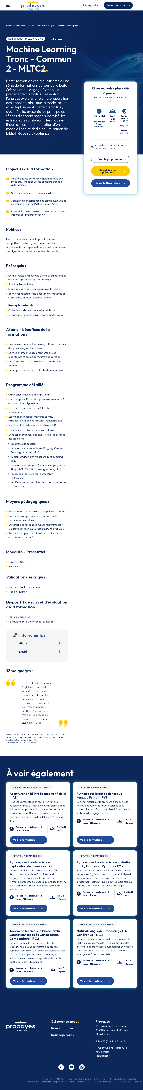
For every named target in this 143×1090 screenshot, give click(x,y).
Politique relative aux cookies (123, 1079)
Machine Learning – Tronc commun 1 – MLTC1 (34, 288)
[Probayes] (20, 1027)
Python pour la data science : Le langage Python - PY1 (99, 796)
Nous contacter (116, 5)
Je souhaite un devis (107, 183)
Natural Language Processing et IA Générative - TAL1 (102, 933)
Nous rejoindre (90, 5)
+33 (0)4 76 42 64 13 (110, 1041)
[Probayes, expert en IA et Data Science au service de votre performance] (33, 5)
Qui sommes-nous (64, 1021)
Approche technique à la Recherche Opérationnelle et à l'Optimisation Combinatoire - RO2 (35, 935)
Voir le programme (109, 159)
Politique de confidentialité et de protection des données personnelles (59, 1081)
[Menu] (8, 5)
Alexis (23, 643)
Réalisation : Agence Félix (130, 1081)
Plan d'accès (103, 1034)
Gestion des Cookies (104, 1081)
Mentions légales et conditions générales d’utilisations (81, 1079)
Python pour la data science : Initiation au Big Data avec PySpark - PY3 (104, 864)
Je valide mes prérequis (107, 171)
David (23, 651)
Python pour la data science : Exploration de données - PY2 (30, 864)
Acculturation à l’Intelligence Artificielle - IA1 (37, 796)
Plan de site (47, 1079)
